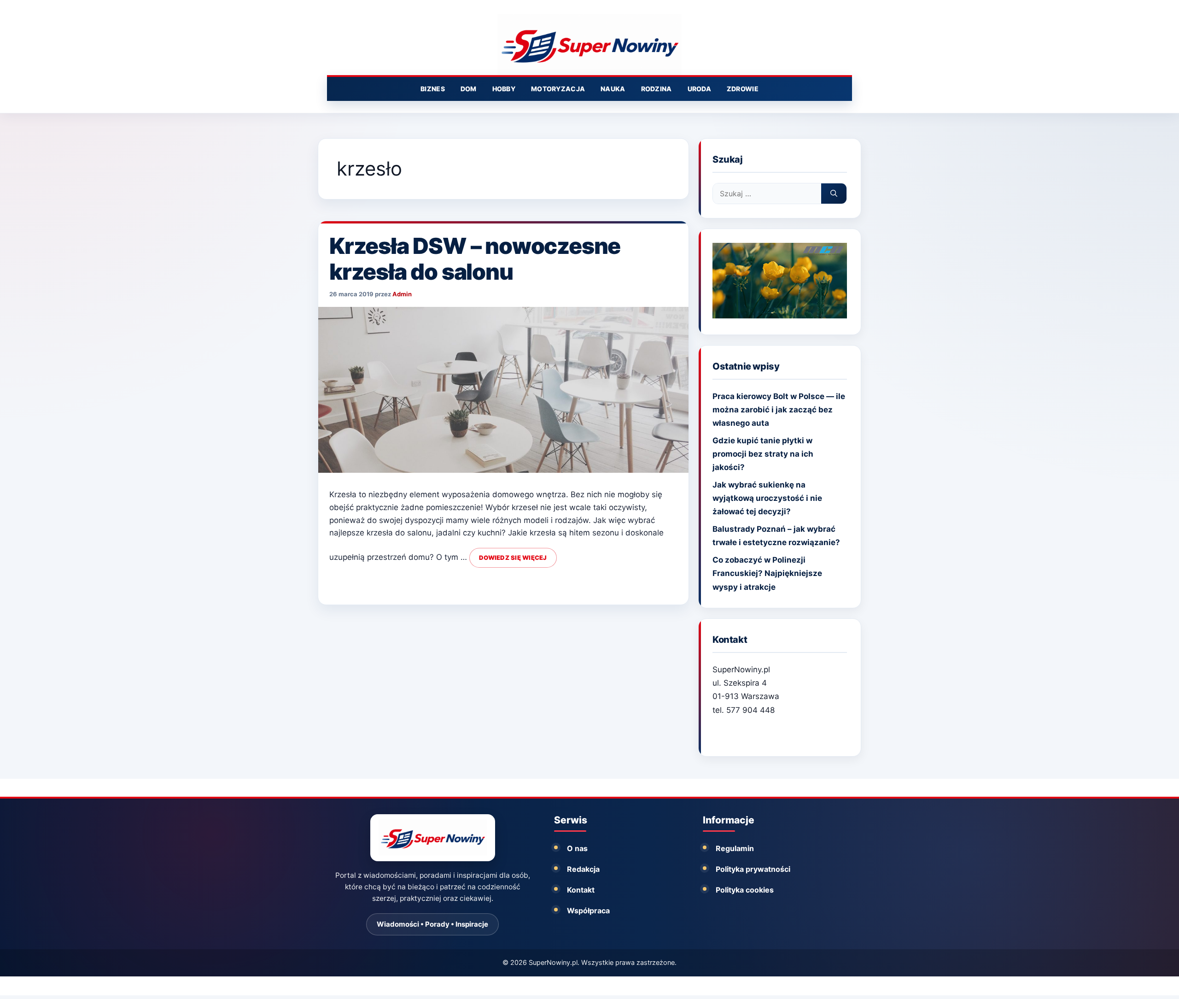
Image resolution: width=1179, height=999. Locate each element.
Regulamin (735, 848)
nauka (613, 89)
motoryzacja (558, 89)
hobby (503, 89)
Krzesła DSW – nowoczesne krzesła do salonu (474, 259)
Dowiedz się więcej (513, 557)
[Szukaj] (833, 193)
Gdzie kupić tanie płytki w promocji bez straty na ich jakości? (762, 454)
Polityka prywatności (753, 869)
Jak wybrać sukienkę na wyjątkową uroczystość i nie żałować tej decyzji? (767, 498)
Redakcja (583, 869)
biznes (432, 89)
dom (469, 89)
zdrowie (743, 89)
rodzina (656, 89)
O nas (577, 848)
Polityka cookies (745, 889)
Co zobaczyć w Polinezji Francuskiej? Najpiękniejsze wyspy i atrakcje (767, 573)
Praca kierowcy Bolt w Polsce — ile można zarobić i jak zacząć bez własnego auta (778, 410)
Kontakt (581, 889)
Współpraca (588, 910)
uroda (699, 89)
